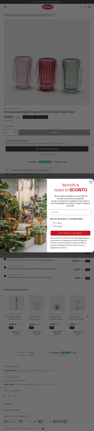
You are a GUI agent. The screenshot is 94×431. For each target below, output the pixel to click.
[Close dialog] (91, 182)
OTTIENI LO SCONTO (70, 233)
